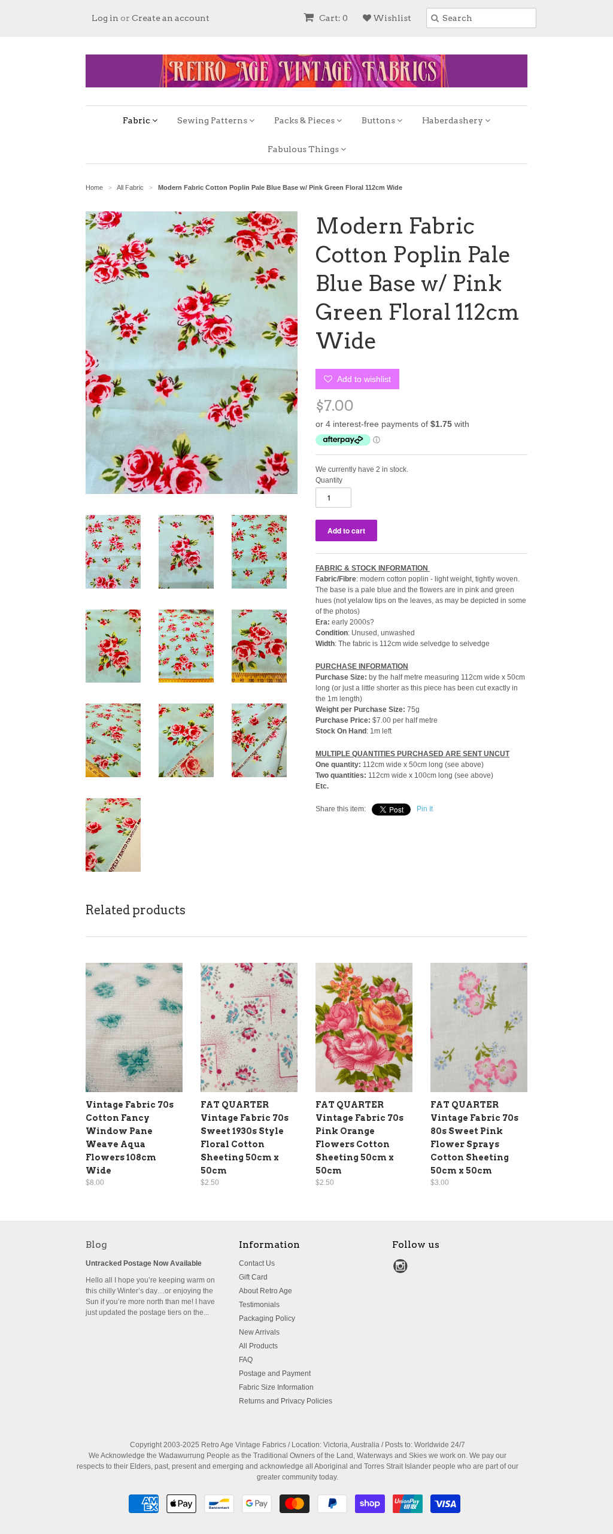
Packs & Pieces (305, 120)
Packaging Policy (267, 1318)
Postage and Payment (275, 1373)
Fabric (137, 120)
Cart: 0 (332, 18)
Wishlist (391, 18)
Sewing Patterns (213, 120)
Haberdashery (453, 120)
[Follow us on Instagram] (402, 1270)
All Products (258, 1346)
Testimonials (259, 1304)
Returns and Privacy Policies (285, 1401)
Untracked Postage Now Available (144, 1263)
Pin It (425, 809)
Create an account (171, 18)
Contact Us (257, 1263)
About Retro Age (265, 1291)
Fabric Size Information (276, 1387)
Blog (96, 1244)
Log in (105, 18)
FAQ (246, 1360)
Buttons (379, 120)
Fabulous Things (304, 149)
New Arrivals (259, 1332)
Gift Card (253, 1277)
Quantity (328, 480)
